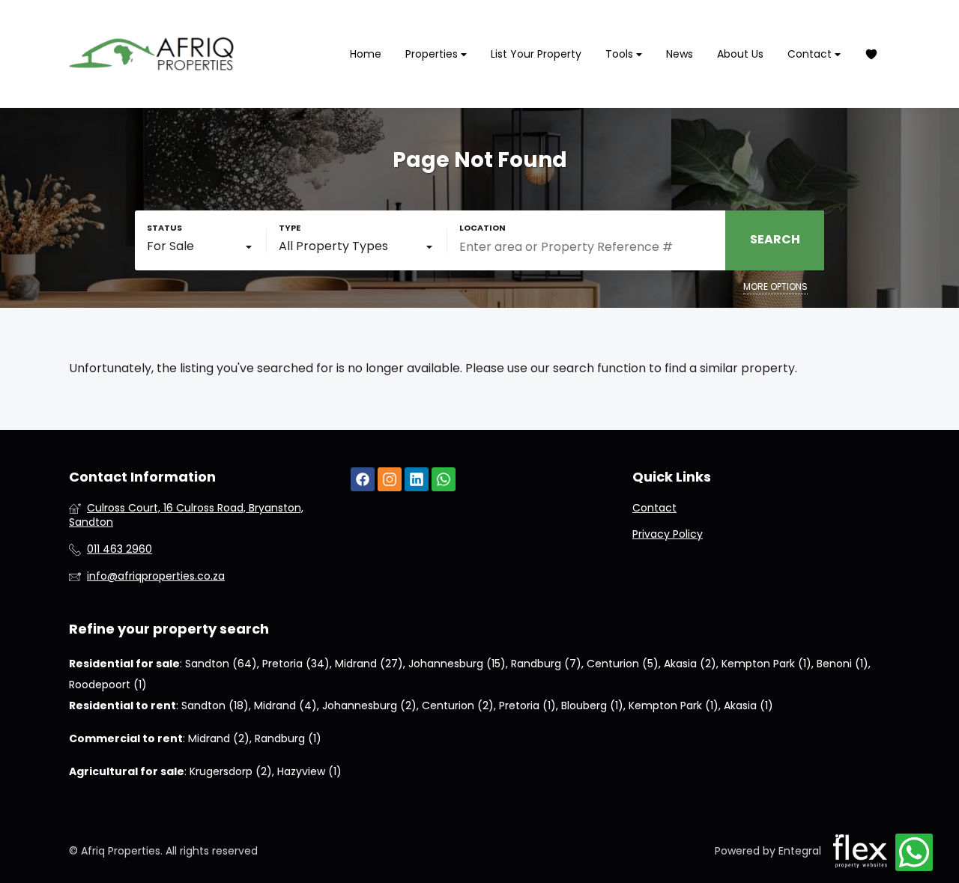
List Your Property (536, 53)
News (679, 53)
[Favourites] (871, 54)
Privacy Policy (667, 534)
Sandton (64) (221, 663)
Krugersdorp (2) (231, 771)
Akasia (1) (748, 705)
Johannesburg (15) (457, 663)
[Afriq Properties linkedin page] (417, 479)
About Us (740, 53)
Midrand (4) (285, 705)
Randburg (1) (288, 738)
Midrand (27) (369, 663)
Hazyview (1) (309, 771)
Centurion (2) (458, 705)
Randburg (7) (546, 663)
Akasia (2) (690, 663)
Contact (811, 53)
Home (365, 53)
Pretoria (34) (296, 663)
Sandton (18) (215, 705)
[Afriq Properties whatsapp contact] (444, 479)
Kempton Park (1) (766, 663)
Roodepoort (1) (108, 684)
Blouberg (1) (592, 705)
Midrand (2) (218, 738)
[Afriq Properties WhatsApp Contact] (914, 853)
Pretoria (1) (527, 705)
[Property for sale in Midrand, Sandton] (151, 54)
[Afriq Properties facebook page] (363, 479)
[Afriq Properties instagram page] (390, 479)
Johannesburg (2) (369, 705)
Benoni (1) (842, 663)
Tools (620, 53)
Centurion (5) (623, 663)
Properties (433, 53)
